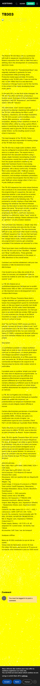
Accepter (7, 682)
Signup (31, 4)
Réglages (27, 682)
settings (24, 676)
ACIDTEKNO (7, 3)
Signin (22, 4)
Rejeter (17, 682)
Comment (6, 592)
